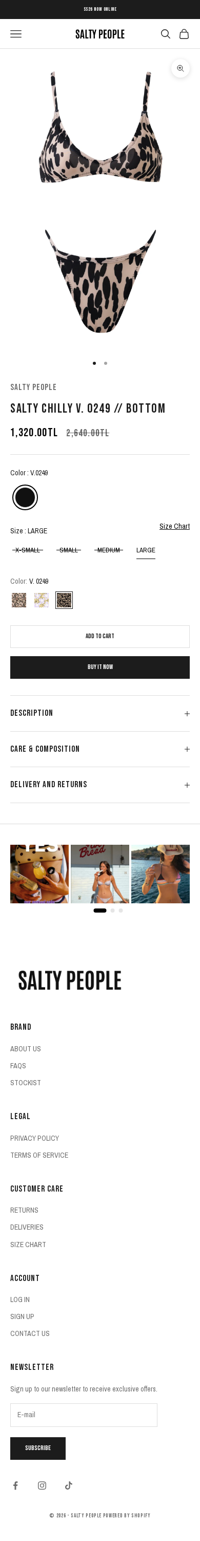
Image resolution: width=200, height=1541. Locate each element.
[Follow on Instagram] (42, 1485)
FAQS (18, 1065)
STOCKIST (25, 1082)
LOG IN (20, 1299)
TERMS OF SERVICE (39, 1155)
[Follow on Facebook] (15, 1485)
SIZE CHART (28, 1244)
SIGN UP (22, 1316)
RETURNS (24, 1210)
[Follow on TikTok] (69, 1485)
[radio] (24, 497)
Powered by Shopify (127, 1515)
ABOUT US (25, 1048)
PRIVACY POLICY (34, 1138)
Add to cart (100, 636)
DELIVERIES (27, 1227)
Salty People (33, 387)
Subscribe (38, 1448)
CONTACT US (30, 1333)
